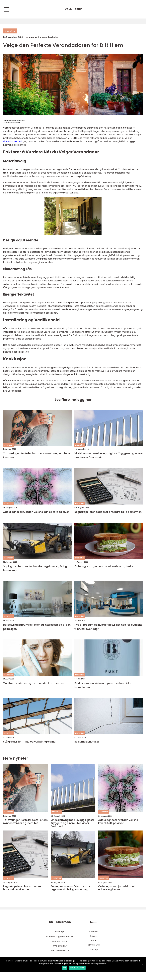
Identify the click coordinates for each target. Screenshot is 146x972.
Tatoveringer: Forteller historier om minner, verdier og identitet (37, 455)
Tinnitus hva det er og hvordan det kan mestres (33, 683)
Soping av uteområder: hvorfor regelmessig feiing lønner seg (35, 568)
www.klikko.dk (62, 950)
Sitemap (93, 949)
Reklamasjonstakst (86, 741)
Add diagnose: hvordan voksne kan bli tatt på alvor (36, 512)
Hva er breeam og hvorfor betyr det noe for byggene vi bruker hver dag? (108, 627)
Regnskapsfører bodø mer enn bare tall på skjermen (108, 512)
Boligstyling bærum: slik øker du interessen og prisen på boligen (37, 627)
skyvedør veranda (13, 141)
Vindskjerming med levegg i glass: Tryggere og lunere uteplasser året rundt (108, 455)
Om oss (94, 936)
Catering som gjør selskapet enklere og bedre (103, 566)
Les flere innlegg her (73, 399)
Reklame (93, 931)
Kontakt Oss (94, 944)
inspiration (10, 31)
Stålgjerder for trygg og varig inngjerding (29, 741)
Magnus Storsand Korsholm (43, 37)
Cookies (94, 940)
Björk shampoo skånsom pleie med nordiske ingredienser (102, 685)
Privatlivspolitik (77, 968)
